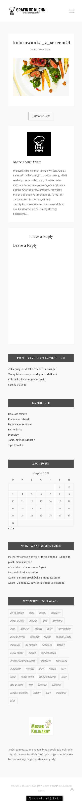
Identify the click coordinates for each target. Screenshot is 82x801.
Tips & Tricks (15, 445)
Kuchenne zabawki (19, 419)
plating (32, 652)
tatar (64, 676)
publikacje (15, 668)
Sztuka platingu (17, 384)
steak (13, 676)
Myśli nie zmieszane (20, 424)
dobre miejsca (17, 620)
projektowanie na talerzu (22, 660)
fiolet (12, 628)
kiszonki (34, 636)
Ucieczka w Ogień (35, 567)
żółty (12, 700)
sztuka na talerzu (47, 676)
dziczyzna (57, 620)
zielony (37, 692)
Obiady (61, 644)
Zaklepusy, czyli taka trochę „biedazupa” (41, 582)
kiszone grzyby (17, 636)
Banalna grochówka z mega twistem (38, 577)
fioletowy (24, 628)
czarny (42, 612)
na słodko (47, 644)
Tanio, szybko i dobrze (21, 440)
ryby (41, 668)
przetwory (46, 660)
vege (30, 684)
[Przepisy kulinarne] (41, 719)
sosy (63, 668)
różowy (52, 668)
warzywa (42, 684)
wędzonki (56, 684)
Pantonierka (15, 429)
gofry (50, 628)
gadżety (38, 628)
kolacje (47, 636)
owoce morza (16, 652)
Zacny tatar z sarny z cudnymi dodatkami (32, 374)
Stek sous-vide (29, 572)
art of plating (17, 612)
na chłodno (31, 644)
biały (31, 612)
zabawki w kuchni (19, 692)
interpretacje (64, 628)
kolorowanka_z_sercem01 (41, 43)
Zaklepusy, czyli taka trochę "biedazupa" (32, 369)
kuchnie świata (63, 636)
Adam (36, 162)
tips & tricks (16, 684)
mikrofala (15, 644)
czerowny (56, 612)
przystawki (61, 660)
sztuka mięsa (27, 676)
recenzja (30, 668)
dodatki (33, 620)
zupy (48, 692)
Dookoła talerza (17, 414)
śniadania (61, 692)
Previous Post (41, 116)
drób (45, 620)
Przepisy (13, 434)
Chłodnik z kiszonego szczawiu (26, 379)
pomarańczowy (48, 652)
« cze (11, 528)
